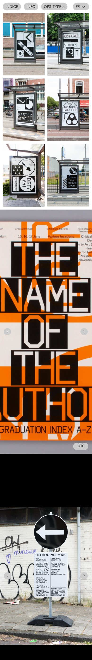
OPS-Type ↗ (54, 6)
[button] (5, 331)
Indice (12, 6)
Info (31, 6)
